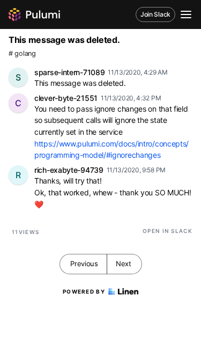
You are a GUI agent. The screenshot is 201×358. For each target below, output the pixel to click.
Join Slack (155, 14)
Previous (84, 263)
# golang (22, 53)
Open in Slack (167, 231)
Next (123, 263)
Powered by (84, 291)
